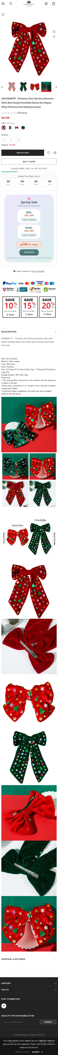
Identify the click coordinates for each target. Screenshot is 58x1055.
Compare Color (49, 72)
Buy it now (29, 162)
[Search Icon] (10, 3)
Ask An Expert (38, 271)
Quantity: (4, 135)
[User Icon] (46, 3)
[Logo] (29, 3)
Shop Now (29, 252)
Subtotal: (4, 145)
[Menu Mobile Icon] (3, 3)
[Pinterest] (3, 1005)
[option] (29, 48)
